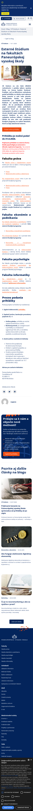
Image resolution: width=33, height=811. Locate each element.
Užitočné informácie (7, 681)
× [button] (31, 759)
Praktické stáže (5, 724)
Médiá (3, 700)
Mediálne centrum (6, 703)
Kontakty (4, 740)
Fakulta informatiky (7, 661)
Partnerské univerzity (7, 730)
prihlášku (22, 310)
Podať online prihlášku (11, 129)
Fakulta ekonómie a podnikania (10, 652)
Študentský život (6, 678)
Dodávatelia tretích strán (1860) (9, 775)
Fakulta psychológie (7, 655)
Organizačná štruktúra (8, 706)
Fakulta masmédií (6, 658)
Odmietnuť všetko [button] (23, 807)
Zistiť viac (5, 13)
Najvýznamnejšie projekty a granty (11, 750)
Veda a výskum (5, 747)
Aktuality (4, 691)
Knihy (3, 753)
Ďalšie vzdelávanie (6, 674)
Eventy (3, 694)
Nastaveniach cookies (11, 788)
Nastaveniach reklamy (7, 786)
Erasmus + (4, 718)
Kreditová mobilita (6, 721)
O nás (3, 709)
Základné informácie (7, 668)
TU (8, 10)
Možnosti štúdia (6, 671)
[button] (29, 24)
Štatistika (4, 734)
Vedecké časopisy (6, 756)
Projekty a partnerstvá (7, 727)
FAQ (2, 737)
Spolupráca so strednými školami (11, 684)
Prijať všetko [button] (8, 807)
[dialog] (16, 784)
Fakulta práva (5, 649)
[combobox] (28, 760)
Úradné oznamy (6, 697)
